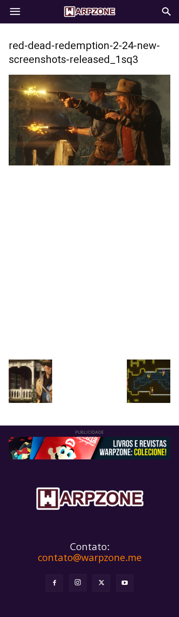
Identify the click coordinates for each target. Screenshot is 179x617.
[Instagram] (77, 582)
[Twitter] (101, 583)
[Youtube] (124, 583)
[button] (15, 11)
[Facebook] (54, 583)
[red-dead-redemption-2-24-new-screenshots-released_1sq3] (89, 163)
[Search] (167, 11)
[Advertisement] (89, 261)
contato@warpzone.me (90, 557)
